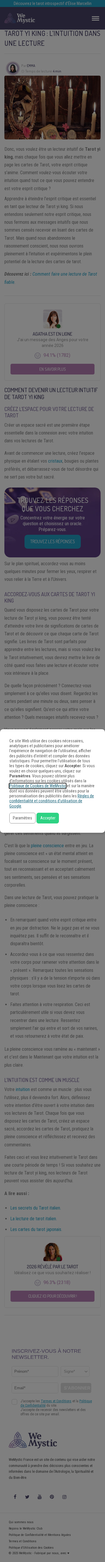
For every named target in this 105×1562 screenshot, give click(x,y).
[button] (22, 818)
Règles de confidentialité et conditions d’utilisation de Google (51, 801)
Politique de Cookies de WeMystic (37, 785)
